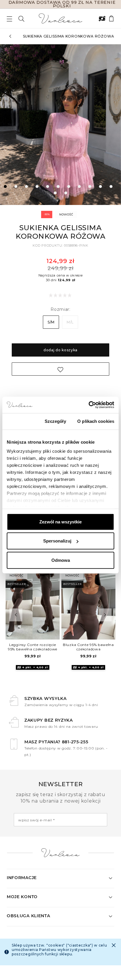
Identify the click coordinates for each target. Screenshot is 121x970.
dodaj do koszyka (60, 350)
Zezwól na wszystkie (60, 521)
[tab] (5, 186)
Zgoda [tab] (20, 420)
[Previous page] (9, 124)
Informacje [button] (22, 877)
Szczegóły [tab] (55, 420)
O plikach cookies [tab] (95, 420)
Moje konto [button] (22, 896)
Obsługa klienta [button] (28, 915)
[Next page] (111, 124)
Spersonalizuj (57, 540)
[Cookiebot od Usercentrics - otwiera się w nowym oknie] (88, 405)
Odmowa (60, 559)
